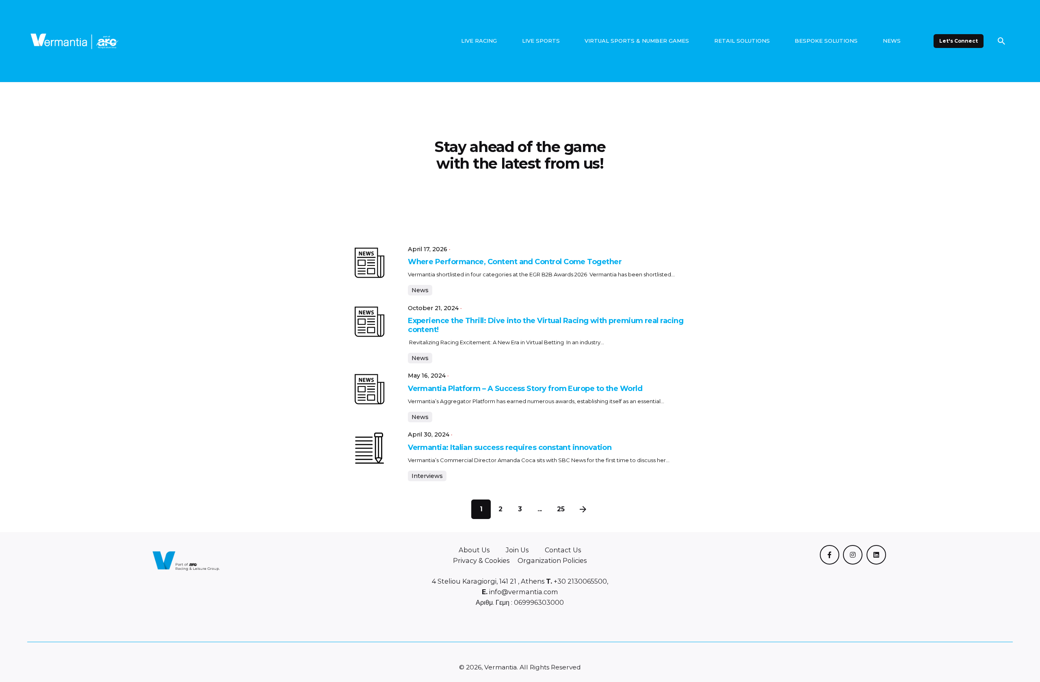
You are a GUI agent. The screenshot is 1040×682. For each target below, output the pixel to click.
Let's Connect (958, 41)
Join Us (517, 550)
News (420, 290)
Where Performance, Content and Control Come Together (515, 261)
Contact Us (563, 550)
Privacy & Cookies (481, 560)
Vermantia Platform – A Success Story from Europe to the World (525, 388)
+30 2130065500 (579, 581)
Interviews (427, 476)
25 (561, 509)
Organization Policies (552, 560)
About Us (474, 550)
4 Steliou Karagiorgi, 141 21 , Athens (488, 581)
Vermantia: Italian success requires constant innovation (509, 447)
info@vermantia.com (523, 592)
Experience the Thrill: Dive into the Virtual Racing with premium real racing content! (545, 325)
